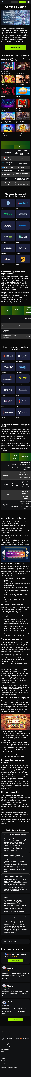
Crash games (18, 59)
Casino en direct (11, 59)
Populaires (4, 59)
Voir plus (15, 1019)
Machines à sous (25, 59)
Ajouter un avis (15, 960)
